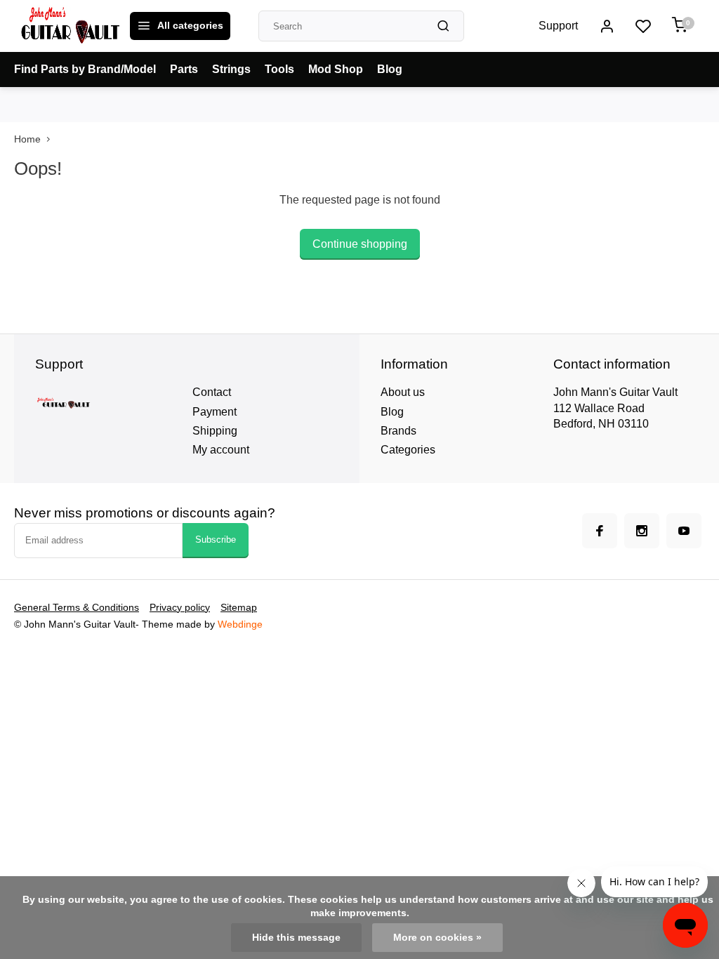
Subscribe (215, 539)
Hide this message (296, 937)
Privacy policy (180, 607)
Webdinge (240, 624)
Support (558, 26)
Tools (279, 69)
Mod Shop (335, 69)
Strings (231, 69)
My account (220, 450)
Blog (389, 69)
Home (27, 139)
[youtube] (683, 530)
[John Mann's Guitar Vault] (70, 26)
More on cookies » (437, 937)
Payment (214, 412)
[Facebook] (599, 530)
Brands (398, 431)
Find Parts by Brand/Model (85, 69)
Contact (211, 392)
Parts (184, 69)
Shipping (214, 431)
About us (403, 392)
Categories (408, 450)
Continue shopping (359, 244)
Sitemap (238, 607)
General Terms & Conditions (76, 607)
